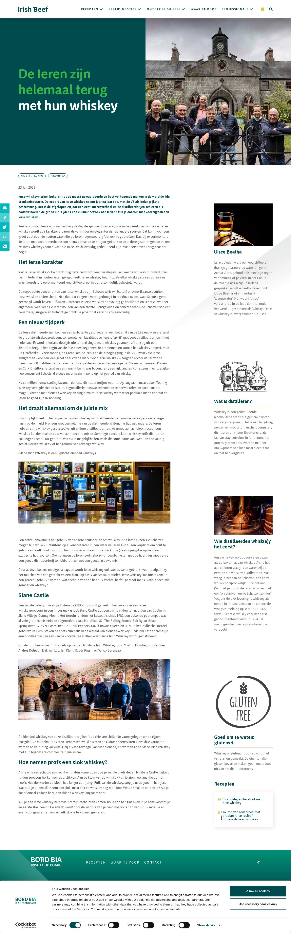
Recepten (89, 9)
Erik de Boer (156, 645)
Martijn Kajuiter (135, 645)
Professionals (235, 9)
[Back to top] (258, 862)
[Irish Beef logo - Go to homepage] (33, 9)
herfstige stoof (125, 580)
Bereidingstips (123, 9)
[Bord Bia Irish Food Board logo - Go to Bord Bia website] (46, 865)
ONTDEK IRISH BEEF (164, 9)
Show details (206, 925)
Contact (153, 862)
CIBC (78, 605)
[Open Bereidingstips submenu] (139, 9)
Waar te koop (204, 9)
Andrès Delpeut (29, 650)
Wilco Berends (108, 650)
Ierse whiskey (58, 176)
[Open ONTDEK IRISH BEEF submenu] (183, 9)
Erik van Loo (50, 650)
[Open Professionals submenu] (251, 9)
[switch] (113, 925)
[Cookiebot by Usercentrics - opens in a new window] (25, 925)
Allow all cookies (258, 891)
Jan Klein (67, 650)
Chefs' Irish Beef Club (32, 176)
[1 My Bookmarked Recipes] (262, 9)
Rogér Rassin (84, 650)
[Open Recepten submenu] (101, 9)
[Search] (271, 9)
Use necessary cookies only (258, 904)
